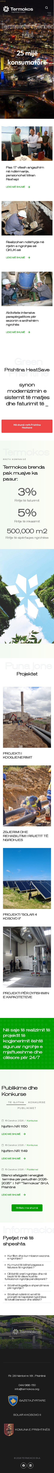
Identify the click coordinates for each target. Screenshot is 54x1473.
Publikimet (27, 1108)
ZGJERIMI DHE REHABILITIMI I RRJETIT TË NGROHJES (25, 836)
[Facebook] (23, 1465)
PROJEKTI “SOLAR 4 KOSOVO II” (20, 916)
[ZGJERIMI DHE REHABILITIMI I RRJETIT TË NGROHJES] (27, 795)
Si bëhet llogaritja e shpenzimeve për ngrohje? (28, 1287)
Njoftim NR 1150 (15, 1126)
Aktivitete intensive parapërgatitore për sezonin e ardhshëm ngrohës (22, 319)
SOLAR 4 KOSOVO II (27, 1414)
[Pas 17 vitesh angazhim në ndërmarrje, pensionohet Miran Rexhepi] (27, 143)
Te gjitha (16, 1102)
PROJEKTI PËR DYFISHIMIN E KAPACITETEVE (26, 995)
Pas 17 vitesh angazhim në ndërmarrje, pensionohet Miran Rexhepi (25, 173)
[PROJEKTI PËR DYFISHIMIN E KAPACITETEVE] (27, 956)
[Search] (46, 7)
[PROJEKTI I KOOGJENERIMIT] (27, 717)
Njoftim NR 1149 (15, 1151)
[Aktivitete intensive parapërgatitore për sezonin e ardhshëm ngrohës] (27, 288)
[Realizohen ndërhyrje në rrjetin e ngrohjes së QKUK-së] (27, 218)
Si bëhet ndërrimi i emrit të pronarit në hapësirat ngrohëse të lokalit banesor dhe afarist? (25, 1297)
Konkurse (37, 1102)
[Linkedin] (30, 1465)
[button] (49, 14)
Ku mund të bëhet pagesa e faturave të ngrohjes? (25, 1266)
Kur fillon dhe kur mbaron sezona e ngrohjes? (28, 1257)
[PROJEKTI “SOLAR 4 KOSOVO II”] (27, 878)
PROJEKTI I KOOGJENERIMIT (17, 755)
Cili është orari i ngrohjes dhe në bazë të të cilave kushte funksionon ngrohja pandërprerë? (26, 1276)
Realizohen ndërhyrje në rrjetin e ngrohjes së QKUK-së (25, 246)
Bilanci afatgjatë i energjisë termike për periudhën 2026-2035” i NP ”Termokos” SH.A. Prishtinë (25, 1181)
